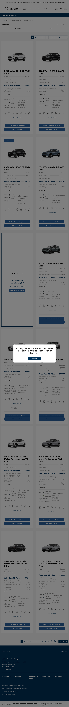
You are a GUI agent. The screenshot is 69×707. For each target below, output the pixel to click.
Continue (34, 358)
